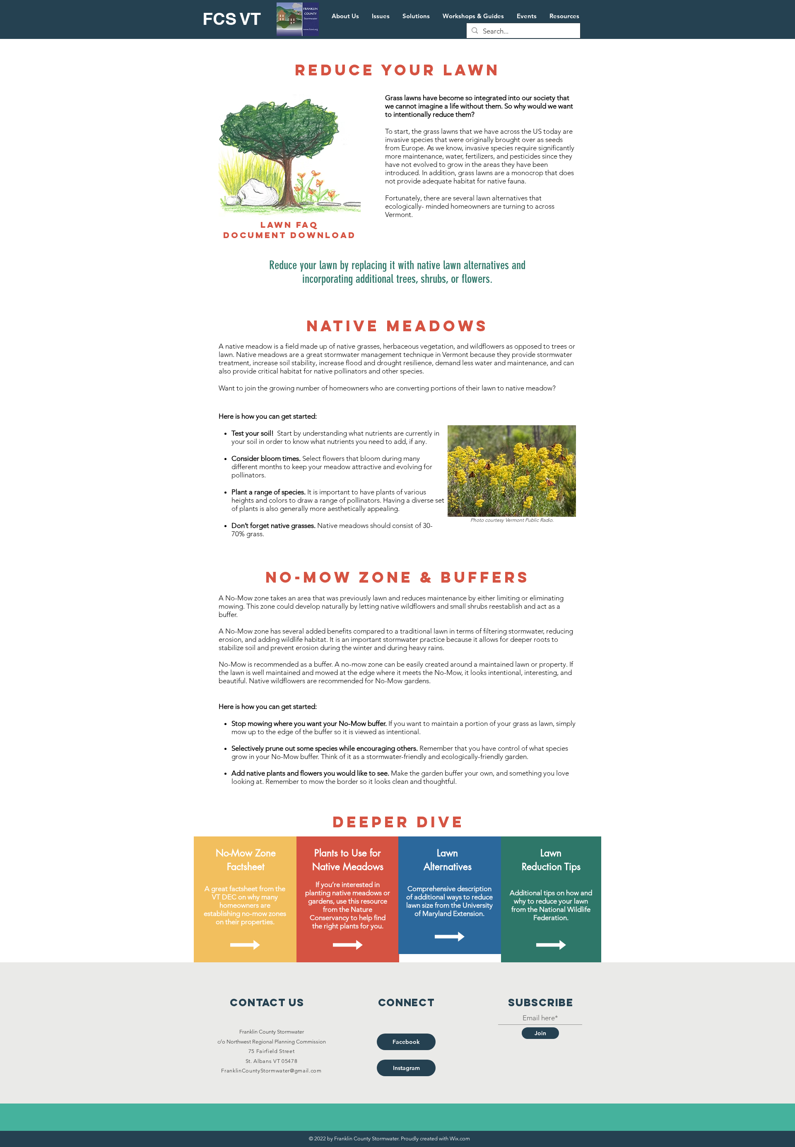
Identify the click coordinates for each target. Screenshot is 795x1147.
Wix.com (460, 1138)
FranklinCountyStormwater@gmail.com (271, 1070)
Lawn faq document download (289, 229)
